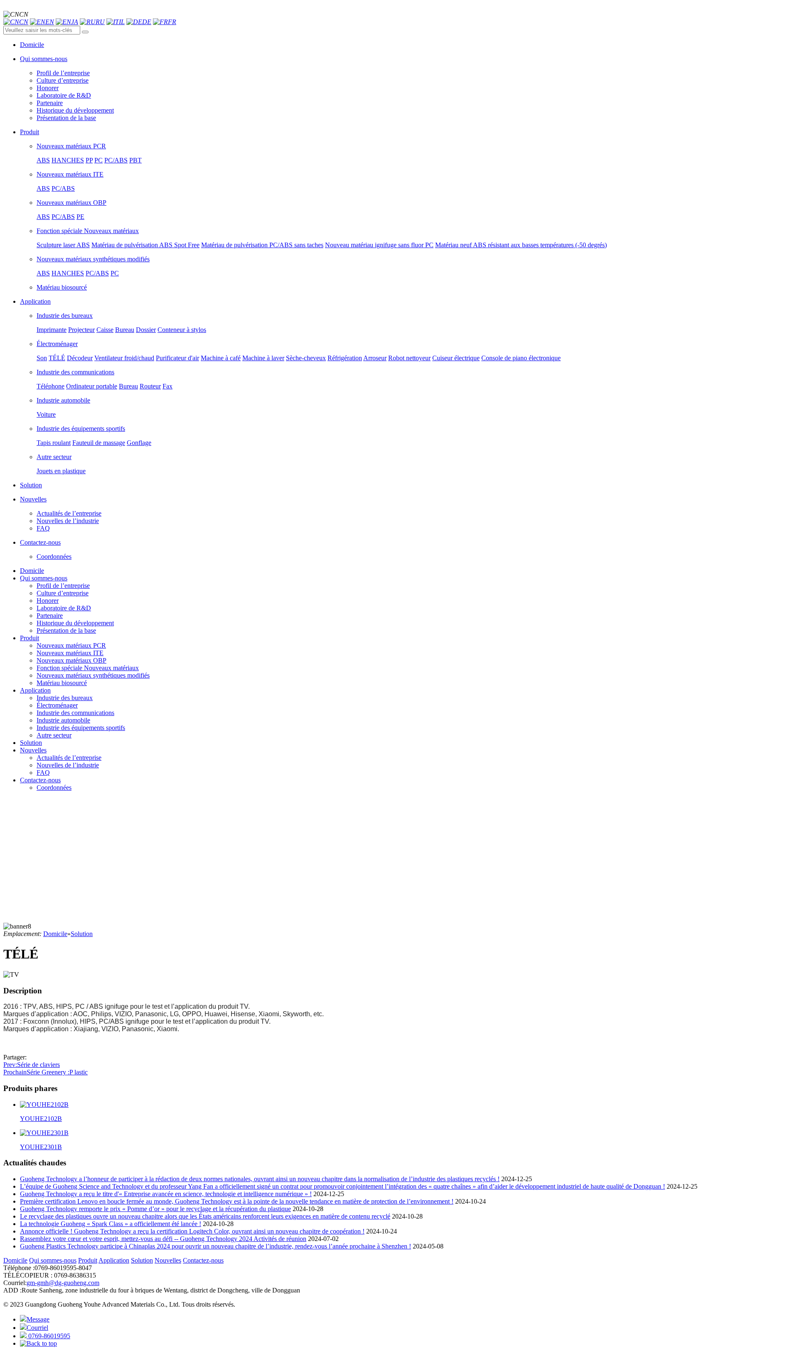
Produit (29, 637)
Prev (31, 1064)
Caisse (104, 329)
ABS (43, 160)
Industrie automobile (63, 400)
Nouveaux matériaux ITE (70, 174)
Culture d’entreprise (63, 80)
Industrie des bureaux (65, 315)
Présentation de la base (66, 117)
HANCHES (68, 160)
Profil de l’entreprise (63, 72)
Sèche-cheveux (306, 357)
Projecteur (81, 329)
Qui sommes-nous (43, 578)
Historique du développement (75, 110)
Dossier (146, 329)
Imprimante (51, 329)
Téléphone (50, 386)
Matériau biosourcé (62, 287)
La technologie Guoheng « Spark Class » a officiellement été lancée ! (110, 1223)
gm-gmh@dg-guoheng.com (63, 1282)
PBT (135, 160)
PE (80, 216)
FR (172, 21)
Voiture (46, 414)
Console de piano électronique (521, 357)
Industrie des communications (75, 372)
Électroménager (57, 343)
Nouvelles (33, 750)
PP (89, 160)
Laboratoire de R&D (64, 95)
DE (146, 21)
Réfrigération (345, 357)
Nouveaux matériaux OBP (71, 202)
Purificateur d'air (177, 357)
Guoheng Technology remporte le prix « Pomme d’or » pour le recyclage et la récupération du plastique (155, 1208)
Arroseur (375, 357)
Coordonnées (54, 556)
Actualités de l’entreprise (69, 513)
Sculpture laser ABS (63, 244)
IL (122, 21)
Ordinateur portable (91, 386)
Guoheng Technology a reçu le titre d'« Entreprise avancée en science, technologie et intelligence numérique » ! (166, 1193)
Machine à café (221, 357)
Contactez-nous (40, 780)
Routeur (150, 386)
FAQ (43, 528)
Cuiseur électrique (456, 357)
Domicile (32, 570)
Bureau (124, 329)
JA (74, 21)
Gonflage (139, 442)
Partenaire (50, 102)
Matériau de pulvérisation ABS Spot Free (145, 244)
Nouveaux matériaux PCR (71, 146)
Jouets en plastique (61, 470)
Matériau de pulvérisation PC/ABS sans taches (262, 244)
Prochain (45, 1072)
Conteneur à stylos (182, 329)
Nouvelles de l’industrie (68, 520)
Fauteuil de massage (98, 442)
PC (98, 160)
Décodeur (80, 357)
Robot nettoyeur (409, 357)
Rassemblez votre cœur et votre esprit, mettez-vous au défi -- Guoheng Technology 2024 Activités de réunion (163, 1238)
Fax (167, 386)
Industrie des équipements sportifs (81, 428)
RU (100, 21)
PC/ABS (116, 160)
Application (35, 690)
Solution (31, 742)
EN (49, 21)
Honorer (48, 87)
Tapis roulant (54, 442)
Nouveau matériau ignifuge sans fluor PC (379, 244)
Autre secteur (54, 456)
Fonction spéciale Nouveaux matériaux (88, 230)
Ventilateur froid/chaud (124, 357)
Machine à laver (263, 357)
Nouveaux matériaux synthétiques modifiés (93, 259)
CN (23, 21)
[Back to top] (38, 1343)
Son (42, 357)
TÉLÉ (57, 357)
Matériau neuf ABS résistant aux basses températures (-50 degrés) (521, 244)
